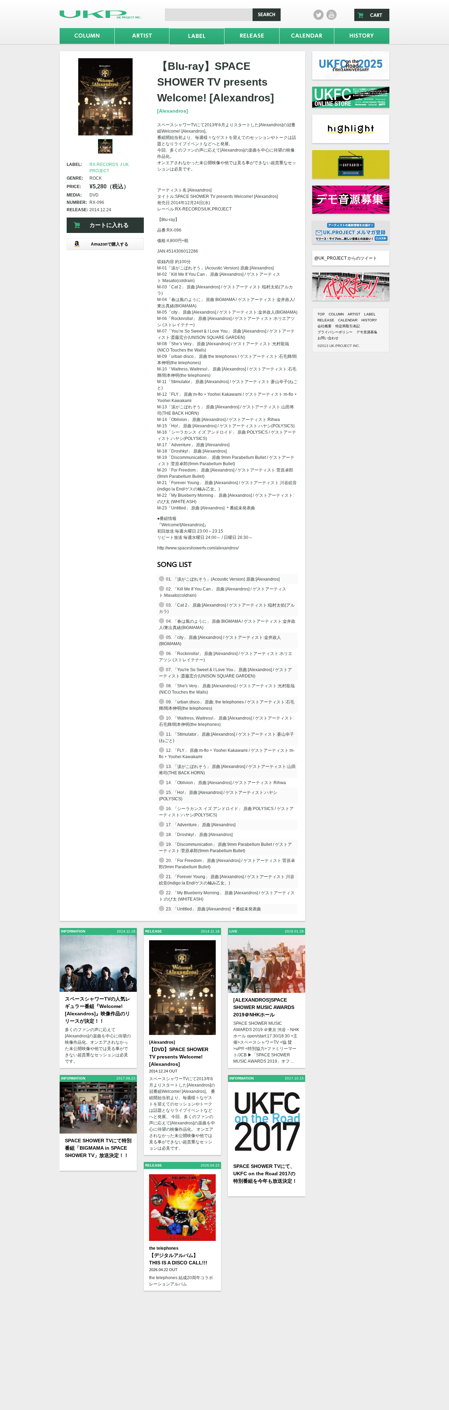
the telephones (164, 1248)
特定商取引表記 (347, 326)
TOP (321, 314)
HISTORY (369, 320)
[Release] (251, 36)
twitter (318, 14)
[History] (361, 36)
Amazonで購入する (109, 244)
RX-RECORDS (103, 164)
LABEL (370, 314)
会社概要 (324, 326)
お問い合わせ (328, 338)
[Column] (87, 36)
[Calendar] (307, 36)
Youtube (331, 14)
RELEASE (325, 320)
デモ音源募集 (366, 332)
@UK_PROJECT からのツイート (345, 258)
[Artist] (142, 36)
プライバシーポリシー (335, 332)
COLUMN (336, 314)
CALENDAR (347, 320)
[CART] (371, 15)
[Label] (196, 36)
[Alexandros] (172, 111)
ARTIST (354, 314)
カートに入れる (109, 225)
